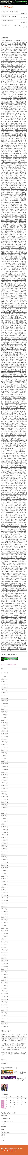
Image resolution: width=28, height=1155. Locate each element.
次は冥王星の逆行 (17, 632)
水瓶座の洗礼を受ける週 (11, 354)
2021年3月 (4, 854)
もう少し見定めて (6, 69)
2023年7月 (4, 777)
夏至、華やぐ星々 (6, 335)
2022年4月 (4, 818)
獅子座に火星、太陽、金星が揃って (12, 438)
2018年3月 (4, 952)
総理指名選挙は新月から (9, 89)
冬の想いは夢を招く (11, 416)
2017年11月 (4, 963)
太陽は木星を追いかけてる (17, 479)
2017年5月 (4, 980)
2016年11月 (4, 996)
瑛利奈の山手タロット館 (8, 1113)
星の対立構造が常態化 (7, 327)
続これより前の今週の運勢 (8, 664)
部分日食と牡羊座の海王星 (14, 123)
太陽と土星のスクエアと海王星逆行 (13, 47)
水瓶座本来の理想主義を (19, 645)
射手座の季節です (13, 310)
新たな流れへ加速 (20, 325)
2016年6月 (4, 1010)
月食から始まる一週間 (15, 364)
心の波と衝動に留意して (20, 561)
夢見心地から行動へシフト (17, 601)
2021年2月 (4, 857)
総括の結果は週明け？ (14, 596)
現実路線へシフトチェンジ (13, 147)
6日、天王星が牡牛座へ (12, 460)
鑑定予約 (3, 1126)
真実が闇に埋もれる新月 (14, 477)
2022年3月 (4, 821)
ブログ (3, 1137)
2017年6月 (4, 977)
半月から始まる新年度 (13, 635)
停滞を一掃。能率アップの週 (14, 556)
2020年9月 (4, 870)
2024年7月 (4, 744)
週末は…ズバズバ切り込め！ (19, 588)
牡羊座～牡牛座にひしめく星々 (10, 236)
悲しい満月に (9, 381)
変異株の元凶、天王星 (10, 342)
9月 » (5, 1108)
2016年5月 (4, 1013)
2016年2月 (4, 1021)
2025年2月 (4, 725)
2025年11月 (4, 701)
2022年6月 (4, 813)
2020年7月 (4, 876)
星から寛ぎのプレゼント (12, 536)
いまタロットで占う (7, 1121)
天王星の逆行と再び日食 (11, 497)
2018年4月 (4, 950)
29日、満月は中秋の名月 (13, 209)
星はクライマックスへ (7, 514)
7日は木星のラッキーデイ (9, 162)
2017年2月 (4, 988)
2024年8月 (4, 742)
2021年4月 (4, 851)
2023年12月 (4, 764)
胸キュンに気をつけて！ (18, 524)
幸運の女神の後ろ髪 (16, 271)
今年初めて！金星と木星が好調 (14, 111)
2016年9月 (4, 1002)
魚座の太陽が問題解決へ (17, 404)
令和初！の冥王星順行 (18, 426)
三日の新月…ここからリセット (17, 303)
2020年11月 (4, 865)
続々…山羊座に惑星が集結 (14, 77)
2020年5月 (4, 881)
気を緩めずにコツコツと (15, 394)
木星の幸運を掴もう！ (16, 317)
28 (2, 1107)
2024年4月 (4, 753)
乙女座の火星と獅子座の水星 (9, 221)
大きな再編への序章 (9, 263)
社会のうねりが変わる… (16, 350)
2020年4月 (4, 884)
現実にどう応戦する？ (14, 615)
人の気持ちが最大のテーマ (13, 640)
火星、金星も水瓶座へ (14, 187)
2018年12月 (4, 928)
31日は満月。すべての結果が (9, 54)
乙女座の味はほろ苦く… (10, 99)
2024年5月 (4, 750)
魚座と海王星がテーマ (12, 293)
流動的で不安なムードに (15, 627)
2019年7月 (4, 909)
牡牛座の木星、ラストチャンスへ (14, 173)
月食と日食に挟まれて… (10, 180)
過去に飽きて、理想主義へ (9, 566)
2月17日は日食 (16, 69)
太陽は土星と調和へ (10, 516)
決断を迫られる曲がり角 (14, 371)
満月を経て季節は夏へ (13, 618)
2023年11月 (4, 766)
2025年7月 (4, 712)
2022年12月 (4, 796)
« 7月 (2, 1108)
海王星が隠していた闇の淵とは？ (10, 600)
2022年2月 (4, 824)
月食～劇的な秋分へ (13, 155)
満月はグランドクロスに (14, 591)
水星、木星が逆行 (13, 86)
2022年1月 (4, 827)
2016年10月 (4, 999)
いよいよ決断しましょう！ (13, 630)
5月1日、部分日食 (10, 286)
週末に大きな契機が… (21, 170)
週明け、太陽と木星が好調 (18, 391)
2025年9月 (4, 706)
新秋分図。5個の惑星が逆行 (10, 264)
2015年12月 (4, 1026)
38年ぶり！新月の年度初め (13, 290)
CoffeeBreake (5, 1132)
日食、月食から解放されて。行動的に (15, 200)
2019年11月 (4, 898)
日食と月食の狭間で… (8, 40)
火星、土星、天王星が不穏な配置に (15, 334)
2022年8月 (4, 807)
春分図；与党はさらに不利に (13, 521)
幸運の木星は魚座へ (11, 340)
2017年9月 (4, 969)
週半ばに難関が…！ (17, 568)
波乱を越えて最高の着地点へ (16, 620)
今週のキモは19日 (15, 366)
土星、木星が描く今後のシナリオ (10, 185)
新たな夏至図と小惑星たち (9, 224)
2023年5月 (4, 783)
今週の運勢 (4, 1063)
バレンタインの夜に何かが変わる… (13, 463)
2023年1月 (4, 794)
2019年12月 (4, 895)
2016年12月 (4, 994)
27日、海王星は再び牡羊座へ (13, 72)
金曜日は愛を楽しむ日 (9, 347)
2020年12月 (4, 862)
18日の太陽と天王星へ (16, 115)
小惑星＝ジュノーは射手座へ (10, 93)
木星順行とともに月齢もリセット (12, 256)
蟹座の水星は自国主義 (19, 52)
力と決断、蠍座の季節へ (8, 261)
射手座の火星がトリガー (13, 81)
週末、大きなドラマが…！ (15, 544)
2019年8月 (4, 906)
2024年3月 (4, 755)
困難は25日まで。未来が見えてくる (15, 484)
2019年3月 (4, 920)
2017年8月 (4, 972)
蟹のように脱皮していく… (12, 384)
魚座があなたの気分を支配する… (10, 526)
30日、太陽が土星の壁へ (14, 315)
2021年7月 (4, 843)
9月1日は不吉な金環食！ (19, 612)
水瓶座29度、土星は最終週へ (11, 241)
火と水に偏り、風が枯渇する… (18, 418)
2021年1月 (4, 859)
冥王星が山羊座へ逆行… (20, 157)
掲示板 (3, 1135)
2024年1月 (4, 761)
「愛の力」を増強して (17, 248)
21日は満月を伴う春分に (10, 458)
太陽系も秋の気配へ (10, 435)
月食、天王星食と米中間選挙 (18, 258)
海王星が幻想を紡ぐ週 (12, 349)
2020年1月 (4, 892)
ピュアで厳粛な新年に (13, 413)
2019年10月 (4, 900)
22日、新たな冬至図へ (11, 195)
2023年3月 (4, 788)
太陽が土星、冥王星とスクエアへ (11, 455)
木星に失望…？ (12, 42)
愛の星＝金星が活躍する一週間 (12, 500)
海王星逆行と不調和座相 (17, 623)
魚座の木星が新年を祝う (8, 305)
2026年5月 (4, 684)
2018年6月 (4, 944)
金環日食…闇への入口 (9, 153)
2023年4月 (4, 786)
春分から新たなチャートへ (13, 581)
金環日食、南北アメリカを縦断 (11, 207)
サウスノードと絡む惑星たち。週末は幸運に (14, 206)
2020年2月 (4, 889)
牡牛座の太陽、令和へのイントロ (16, 453)
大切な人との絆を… (12, 575)
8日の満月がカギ (6, 398)
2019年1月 (4, 925)
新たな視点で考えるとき (9, 590)
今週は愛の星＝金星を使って (13, 447)
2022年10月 (4, 802)
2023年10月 (4, 769)
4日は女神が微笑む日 (17, 337)
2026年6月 (4, 681)
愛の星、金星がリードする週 (9, 622)
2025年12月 (4, 698)
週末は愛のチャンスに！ (12, 468)
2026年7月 (4, 679)
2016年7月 (4, 1007)
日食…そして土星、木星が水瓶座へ (11, 362)
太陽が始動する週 (17, 374)
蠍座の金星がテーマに (16, 197)
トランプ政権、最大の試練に (16, 118)
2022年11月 (4, 799)
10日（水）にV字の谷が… (17, 440)
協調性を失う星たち (16, 142)
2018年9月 (4, 936)
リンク (3, 1140)
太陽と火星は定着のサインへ (9, 120)
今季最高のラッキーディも (11, 450)
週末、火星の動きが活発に (17, 101)
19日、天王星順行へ (11, 302)
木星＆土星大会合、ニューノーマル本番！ (13, 361)
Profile (3, 1124)
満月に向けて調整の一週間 (8, 647)
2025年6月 (4, 714)
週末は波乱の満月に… (20, 564)
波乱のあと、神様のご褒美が (18, 490)
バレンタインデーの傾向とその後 (10, 586)
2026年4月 (4, 687)
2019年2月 (4, 922)
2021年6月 (4, 846)
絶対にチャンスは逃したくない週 (11, 420)
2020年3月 (4, 887)
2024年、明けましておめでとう (10, 1043)
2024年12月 (4, 731)
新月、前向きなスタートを (14, 344)
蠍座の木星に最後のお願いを (9, 485)
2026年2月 (4, 692)
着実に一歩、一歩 (10, 232)
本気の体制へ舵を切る (12, 372)
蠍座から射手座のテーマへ (16, 541)
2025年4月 (4, 720)
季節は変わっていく (15, 214)
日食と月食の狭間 (7, 259)
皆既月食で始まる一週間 (16, 96)
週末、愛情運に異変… (9, 308)
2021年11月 (4, 832)
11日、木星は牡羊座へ (9, 285)
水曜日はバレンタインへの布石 (12, 644)
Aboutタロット (5, 1118)
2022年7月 (4, 810)
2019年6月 (4, 911)
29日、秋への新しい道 (8, 158)
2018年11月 (4, 931)
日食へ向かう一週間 (19, 585)
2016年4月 (4, 1015)
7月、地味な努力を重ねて (11, 167)
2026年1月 (4, 695)
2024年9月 (4, 739)
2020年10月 (4, 868)
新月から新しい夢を (13, 571)
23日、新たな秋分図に (7, 1048)
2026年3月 (4, 690)
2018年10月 (4, 933)
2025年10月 (4, 703)
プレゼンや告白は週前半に (14, 605)
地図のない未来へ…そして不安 (16, 551)
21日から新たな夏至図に (14, 505)
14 (2, 1102)
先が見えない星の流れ (19, 160)
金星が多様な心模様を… (7, 103)
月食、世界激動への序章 (12, 389)
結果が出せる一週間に (13, 192)
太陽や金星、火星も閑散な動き (15, 104)
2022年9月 (4, 805)
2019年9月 (4, 903)
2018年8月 (4, 939)
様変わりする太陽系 (9, 226)
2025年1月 (4, 728)
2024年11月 (4, 734)
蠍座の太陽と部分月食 (19, 204)
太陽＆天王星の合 (10, 231)
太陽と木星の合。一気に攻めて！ (15, 234)
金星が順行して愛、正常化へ (9, 480)
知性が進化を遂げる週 (13, 253)
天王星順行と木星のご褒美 (12, 246)
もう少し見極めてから (11, 473)
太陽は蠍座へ (17, 150)
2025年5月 (4, 717)
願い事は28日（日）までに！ (10, 613)
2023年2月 (4, 791)
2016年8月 (4, 1004)
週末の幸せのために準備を (12, 595)
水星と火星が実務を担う (19, 88)
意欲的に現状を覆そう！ (17, 517)
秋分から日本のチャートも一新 (10, 553)
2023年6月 (4, 780)
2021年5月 (4, 848)
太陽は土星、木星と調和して (18, 222)
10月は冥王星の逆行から (14, 487)
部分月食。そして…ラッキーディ (13, 559)
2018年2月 (4, 955)
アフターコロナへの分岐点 (9, 393)
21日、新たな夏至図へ (11, 51)
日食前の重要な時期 (11, 288)
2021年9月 (4, 837)
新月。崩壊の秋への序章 (17, 268)
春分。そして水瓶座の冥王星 (15, 238)
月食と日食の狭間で (18, 527)
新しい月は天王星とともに (9, 369)
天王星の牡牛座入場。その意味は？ (15, 512)
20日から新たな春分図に (14, 182)
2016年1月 (4, 1024)
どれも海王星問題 (13, 56)
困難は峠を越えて (12, 266)
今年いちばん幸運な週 (9, 212)
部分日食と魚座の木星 (19, 259)
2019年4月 (4, 917)
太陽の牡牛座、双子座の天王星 (13, 59)
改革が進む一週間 (12, 165)
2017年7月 (4, 974)
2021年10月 (4, 835)
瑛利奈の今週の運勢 (7, 1)
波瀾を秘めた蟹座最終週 (18, 219)
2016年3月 (4, 1018)
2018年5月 (4, 947)
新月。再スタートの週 (16, 281)
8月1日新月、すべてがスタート (17, 436)
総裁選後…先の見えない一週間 (18, 91)
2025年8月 (4, 709)
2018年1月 (4, 958)
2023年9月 (4, 772)
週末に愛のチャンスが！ (10, 399)
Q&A (2, 1129)
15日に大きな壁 (16, 335)
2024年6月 (4, 747)
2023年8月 (4, 775)
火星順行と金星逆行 (13, 128)
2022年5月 (4, 816)
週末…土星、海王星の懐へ (17, 421)
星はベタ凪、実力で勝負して (16, 136)
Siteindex (4, 1115)
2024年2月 (4, 758)
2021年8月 (4, 840)
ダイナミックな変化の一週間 (13, 163)
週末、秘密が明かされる (10, 244)
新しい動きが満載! (18, 376)
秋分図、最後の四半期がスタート (10, 428)
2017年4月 (4, 983)
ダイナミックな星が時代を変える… (13, 357)
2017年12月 (4, 961)
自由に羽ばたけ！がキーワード (16, 537)
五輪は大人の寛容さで (16, 329)
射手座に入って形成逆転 (18, 598)
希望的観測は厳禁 (20, 381)
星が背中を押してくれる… (13, 425)
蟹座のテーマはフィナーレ (9, 563)
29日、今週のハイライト (18, 276)
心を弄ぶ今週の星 (6, 539)
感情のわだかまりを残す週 (18, 367)
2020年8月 (4, 873)
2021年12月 (4, 829)
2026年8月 (4, 676)
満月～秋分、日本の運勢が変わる (14, 320)
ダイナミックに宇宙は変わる (16, 430)
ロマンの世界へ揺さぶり (18, 408)
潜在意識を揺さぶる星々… (13, 610)
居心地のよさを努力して (14, 177)
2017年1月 (4, 991)
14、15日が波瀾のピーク (19, 396)
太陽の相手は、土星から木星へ (13, 108)
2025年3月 (4, 723)
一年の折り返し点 (21, 263)
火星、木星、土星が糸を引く (9, 431)
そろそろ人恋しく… (16, 295)
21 (2, 1104)
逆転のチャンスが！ (16, 583)
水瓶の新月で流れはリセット (9, 409)
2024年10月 (4, 736)
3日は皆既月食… (20, 67)
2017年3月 (4, 985)
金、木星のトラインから (18, 189)
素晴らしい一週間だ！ (13, 133)
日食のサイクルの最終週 (9, 202)
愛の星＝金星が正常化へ (13, 578)
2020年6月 (4, 879)
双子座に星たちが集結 (8, 172)
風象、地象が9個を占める (15, 323)
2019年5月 (4, 914)
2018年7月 (4, 942)
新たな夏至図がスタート (13, 443)
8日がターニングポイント (12, 403)
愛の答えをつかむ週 (18, 216)
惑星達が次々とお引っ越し (9, 492)
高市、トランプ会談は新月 (14, 66)
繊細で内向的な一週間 (13, 275)
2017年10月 (4, 966)
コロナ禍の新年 (20, 359)
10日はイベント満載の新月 (17, 184)
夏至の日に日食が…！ (11, 388)
